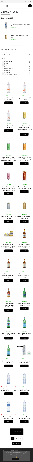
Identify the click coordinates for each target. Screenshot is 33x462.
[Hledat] (22, 1)
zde (16, 456)
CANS (17, 63)
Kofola (17, 66)
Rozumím (16, 459)
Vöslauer (17, 72)
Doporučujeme (9, 49)
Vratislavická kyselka (17, 74)
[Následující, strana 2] (17, 438)
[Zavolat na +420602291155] (6, 1)
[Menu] (2, 5)
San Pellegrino (17, 68)
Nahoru (17, 443)
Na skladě (17, 54)
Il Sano (17, 65)
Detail (8, 103)
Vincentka (17, 70)
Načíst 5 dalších (16, 431)
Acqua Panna (17, 61)
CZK (30, 1)
